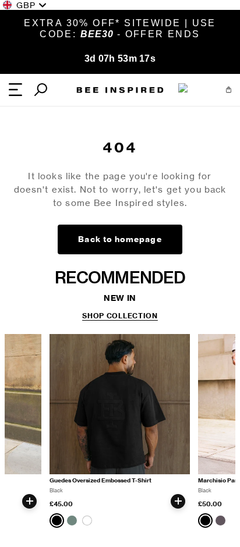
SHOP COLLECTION (120, 315)
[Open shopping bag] (228, 89)
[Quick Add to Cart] (29, 501)
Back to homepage (119, 239)
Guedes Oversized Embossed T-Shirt (100, 480)
